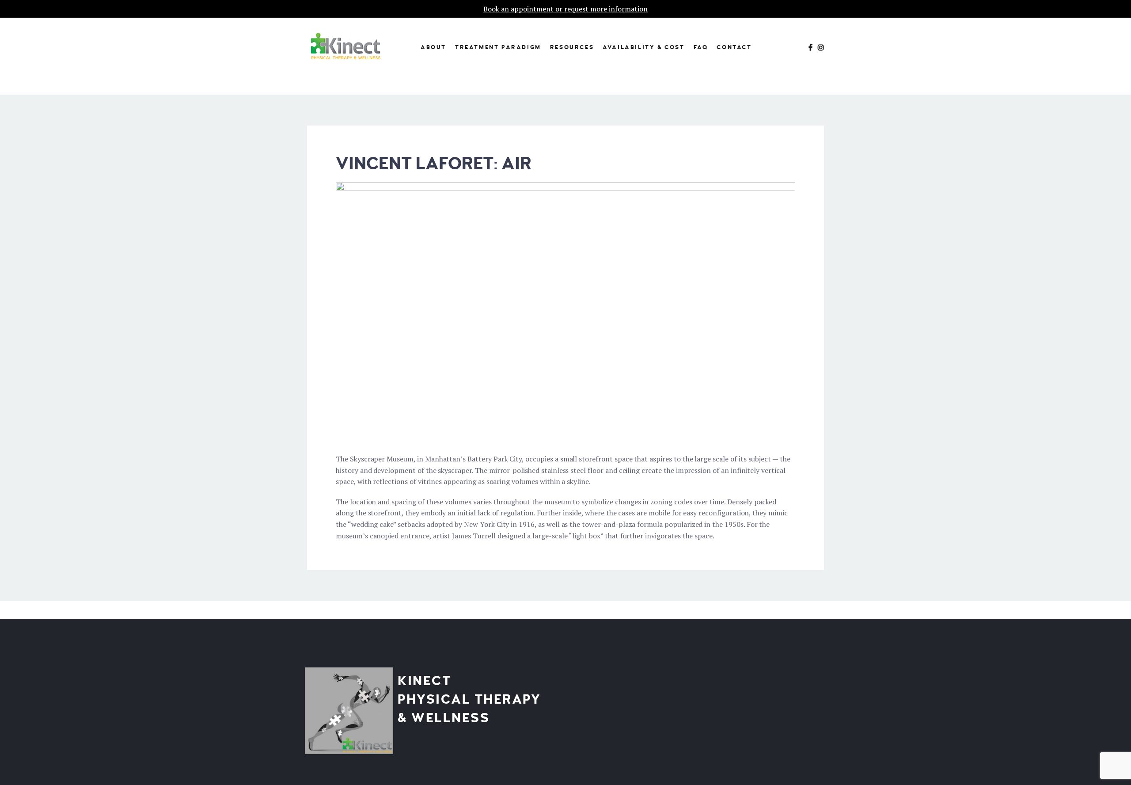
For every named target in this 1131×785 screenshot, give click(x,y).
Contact (734, 47)
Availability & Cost (643, 47)
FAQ (701, 47)
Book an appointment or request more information (565, 9)
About (433, 47)
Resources (572, 47)
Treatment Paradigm (498, 47)
